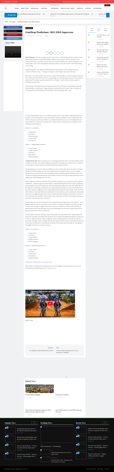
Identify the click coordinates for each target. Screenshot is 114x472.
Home (17, 8)
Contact (88, 8)
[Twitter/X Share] (50, 53)
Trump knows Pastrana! (62, 394)
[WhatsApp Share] (54, 53)
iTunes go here (52, 268)
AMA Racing (35, 8)
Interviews (55, 8)
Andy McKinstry (30, 35)
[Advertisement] (13, 86)
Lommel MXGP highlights (32, 394)
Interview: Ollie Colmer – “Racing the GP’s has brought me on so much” (103, 51)
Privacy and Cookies (91, 469)
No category (29, 28)
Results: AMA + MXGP (67, 8)
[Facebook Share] (47, 53)
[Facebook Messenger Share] (58, 53)
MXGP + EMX (24, 8)
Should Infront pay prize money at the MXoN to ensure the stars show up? (103, 59)
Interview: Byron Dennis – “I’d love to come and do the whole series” (103, 73)
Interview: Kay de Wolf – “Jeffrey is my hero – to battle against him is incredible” (27, 447)
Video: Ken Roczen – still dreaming (50, 446)
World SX (80, 8)
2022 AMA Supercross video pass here (41, 262)
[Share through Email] (62, 53)
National (44, 8)
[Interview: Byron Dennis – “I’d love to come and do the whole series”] (77, 16)
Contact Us (107, 469)
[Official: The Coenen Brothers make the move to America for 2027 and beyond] (29, 16)
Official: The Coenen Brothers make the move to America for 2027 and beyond (80, 1)
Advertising (97, 8)
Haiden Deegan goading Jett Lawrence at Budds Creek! (103, 44)
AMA (18, 432)
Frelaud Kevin (24, 469)
